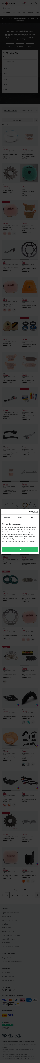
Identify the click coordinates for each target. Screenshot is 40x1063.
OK (20, 549)
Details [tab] (20, 517)
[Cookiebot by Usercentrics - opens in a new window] (29, 512)
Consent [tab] (7, 517)
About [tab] (33, 517)
